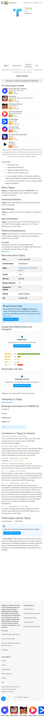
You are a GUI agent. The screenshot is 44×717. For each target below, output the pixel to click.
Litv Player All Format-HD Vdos (18, 135)
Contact (4, 661)
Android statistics (28, 609)
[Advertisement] (22, 41)
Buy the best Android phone (31, 626)
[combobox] (31, 2)
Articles (4, 678)
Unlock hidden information (22, 346)
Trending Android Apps (30, 618)
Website (4, 413)
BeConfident (5, 650)
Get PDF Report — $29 (11, 319)
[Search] (40, 2)
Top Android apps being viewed (10, 634)
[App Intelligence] (3, 698)
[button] (22, 418)
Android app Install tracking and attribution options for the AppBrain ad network (11, 689)
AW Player (12, 142)
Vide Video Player (14, 127)
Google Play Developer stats (31, 613)
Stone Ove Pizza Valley (8, 639)
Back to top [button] (39, 700)
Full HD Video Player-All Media (18, 89)
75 (19, 283)
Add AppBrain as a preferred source (14, 427)
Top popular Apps (28, 622)
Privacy (4, 665)
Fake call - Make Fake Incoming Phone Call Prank (11, 644)
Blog (3, 682)
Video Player (12, 96)
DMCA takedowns (7, 673)
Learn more (7, 316)
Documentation (6, 669)
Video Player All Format (15, 104)
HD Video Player (13, 119)
